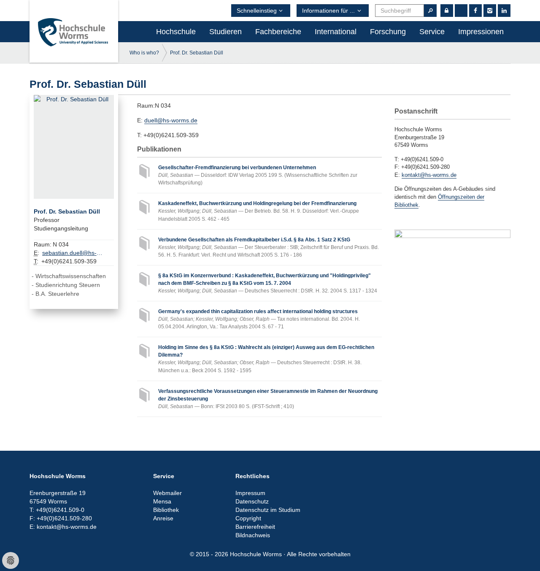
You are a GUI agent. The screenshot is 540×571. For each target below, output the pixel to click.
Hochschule (176, 31)
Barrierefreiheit (255, 526)
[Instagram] (489, 10)
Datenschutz (252, 501)
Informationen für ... (328, 10)
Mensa (162, 501)
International (335, 31)
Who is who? (144, 53)
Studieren (225, 31)
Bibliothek (166, 509)
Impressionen (481, 31)
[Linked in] (504, 10)
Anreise (163, 518)
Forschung (388, 31)
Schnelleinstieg (257, 10)
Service (432, 31)
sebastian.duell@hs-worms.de (73, 252)
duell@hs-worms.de (170, 120)
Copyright (248, 518)
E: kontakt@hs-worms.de (63, 526)
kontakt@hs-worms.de (429, 175)
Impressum (250, 493)
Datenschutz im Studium (267, 509)
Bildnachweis (252, 535)
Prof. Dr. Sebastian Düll (196, 53)
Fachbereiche (278, 31)
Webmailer (167, 493)
